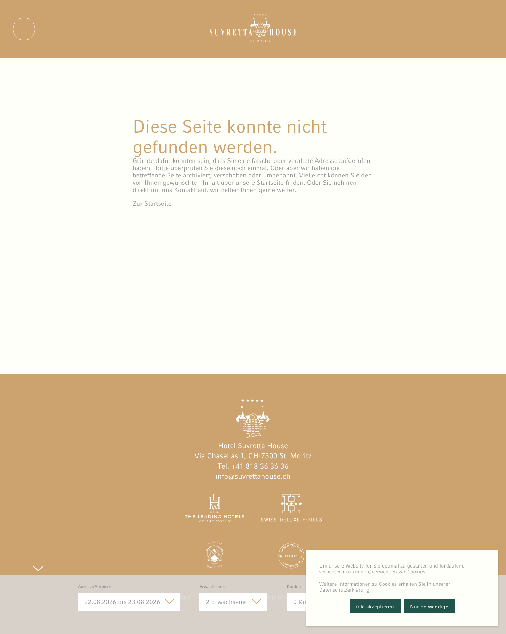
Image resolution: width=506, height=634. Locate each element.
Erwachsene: (212, 586)
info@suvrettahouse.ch (253, 476)
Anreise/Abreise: (94, 586)
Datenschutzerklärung (344, 590)
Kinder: (294, 586)
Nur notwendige (429, 606)
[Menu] (24, 29)
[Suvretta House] (253, 40)
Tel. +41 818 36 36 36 (252, 466)
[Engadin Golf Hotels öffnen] (214, 557)
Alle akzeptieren (375, 606)
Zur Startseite (151, 203)
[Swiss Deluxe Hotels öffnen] (291, 509)
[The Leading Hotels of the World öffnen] (214, 509)
